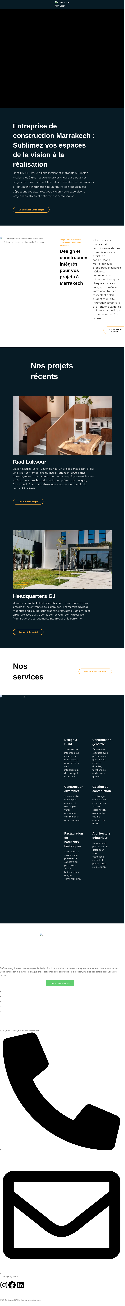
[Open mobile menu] (3, 5)
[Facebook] (12, 1285)
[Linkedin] (20, 1285)
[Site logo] (62, 4)
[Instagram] (4, 1285)
